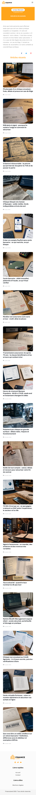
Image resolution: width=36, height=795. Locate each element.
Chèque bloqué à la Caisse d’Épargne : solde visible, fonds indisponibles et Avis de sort (15, 204)
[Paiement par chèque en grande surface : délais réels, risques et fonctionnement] (18, 415)
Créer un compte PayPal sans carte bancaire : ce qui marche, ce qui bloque (17, 242)
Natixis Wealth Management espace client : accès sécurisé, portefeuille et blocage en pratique (17, 621)
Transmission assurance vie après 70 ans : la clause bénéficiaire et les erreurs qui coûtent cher (17, 355)
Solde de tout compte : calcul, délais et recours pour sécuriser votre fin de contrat (17, 470)
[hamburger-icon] (32, 2)
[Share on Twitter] (26, 53)
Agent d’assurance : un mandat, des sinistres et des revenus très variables (17, 546)
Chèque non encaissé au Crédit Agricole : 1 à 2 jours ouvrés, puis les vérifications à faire (17, 659)
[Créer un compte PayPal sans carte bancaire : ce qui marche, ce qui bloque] (18, 226)
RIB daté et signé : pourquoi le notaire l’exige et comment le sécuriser (15, 127)
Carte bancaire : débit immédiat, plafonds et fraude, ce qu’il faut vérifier (16, 281)
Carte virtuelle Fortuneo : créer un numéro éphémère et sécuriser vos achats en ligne (17, 697)
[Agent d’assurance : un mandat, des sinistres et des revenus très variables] (18, 530)
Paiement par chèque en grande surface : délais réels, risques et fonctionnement (16, 432)
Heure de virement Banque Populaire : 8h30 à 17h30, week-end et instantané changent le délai (17, 393)
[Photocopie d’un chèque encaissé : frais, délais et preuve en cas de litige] (18, 75)
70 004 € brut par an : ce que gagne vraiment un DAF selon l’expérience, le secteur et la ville (17, 508)
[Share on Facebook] (21, 53)
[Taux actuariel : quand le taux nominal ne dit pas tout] (18, 568)
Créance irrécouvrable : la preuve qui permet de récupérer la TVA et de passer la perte (18, 166)
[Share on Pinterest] (31, 53)
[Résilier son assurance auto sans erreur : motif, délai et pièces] (18, 302)
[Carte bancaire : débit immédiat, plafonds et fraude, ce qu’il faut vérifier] (18, 264)
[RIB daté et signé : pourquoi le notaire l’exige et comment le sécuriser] (18, 111)
